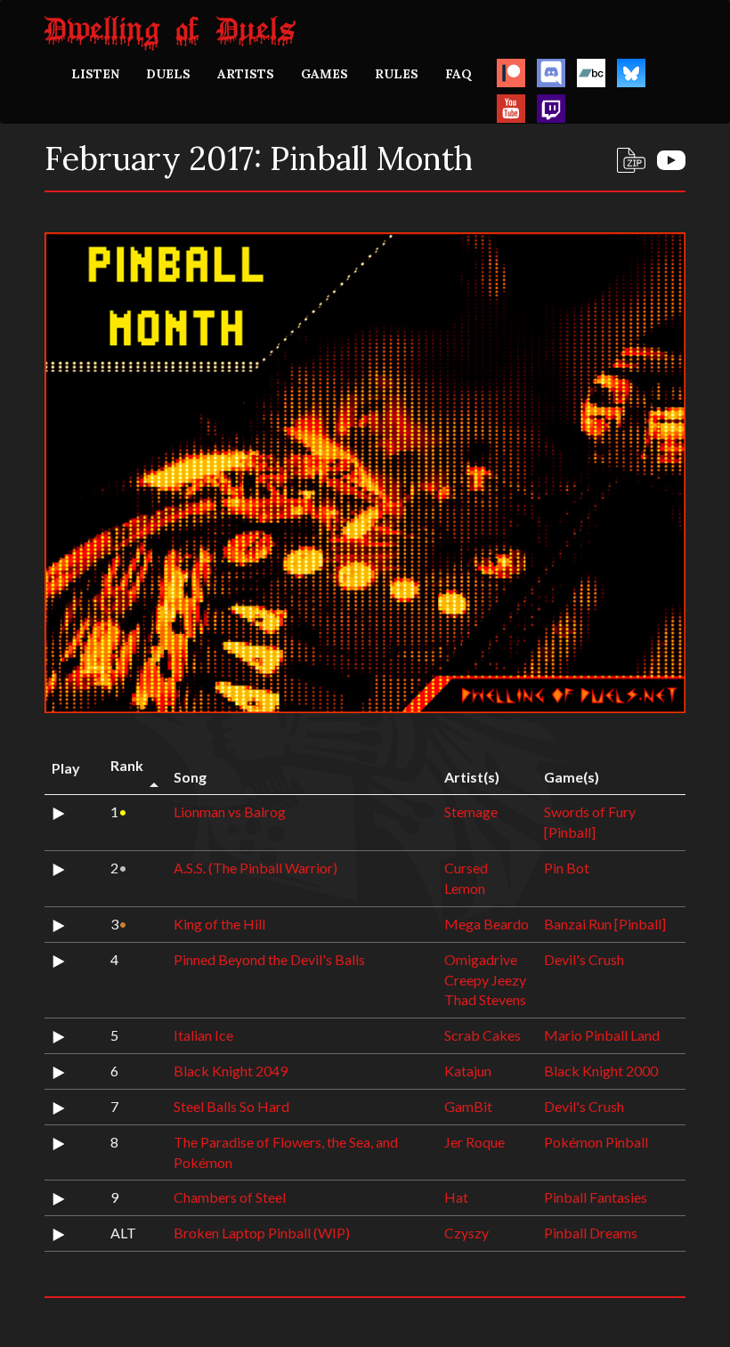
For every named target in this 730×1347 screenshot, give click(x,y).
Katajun (467, 1070)
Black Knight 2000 (601, 1070)
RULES (396, 74)
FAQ (458, 74)
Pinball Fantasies (595, 1197)
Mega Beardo (486, 923)
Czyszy (466, 1232)
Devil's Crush (584, 959)
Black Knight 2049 (231, 1070)
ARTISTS (245, 74)
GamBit (468, 1106)
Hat (456, 1197)
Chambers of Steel (230, 1197)
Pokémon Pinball (596, 1141)
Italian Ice (203, 1034)
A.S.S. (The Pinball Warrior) (255, 867)
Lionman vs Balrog (230, 811)
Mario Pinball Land (602, 1034)
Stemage (471, 811)
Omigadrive (480, 959)
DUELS (168, 74)
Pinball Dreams (590, 1232)
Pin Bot (566, 867)
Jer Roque (474, 1141)
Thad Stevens (485, 999)
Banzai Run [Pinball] (605, 923)
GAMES (324, 74)
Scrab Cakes (482, 1034)
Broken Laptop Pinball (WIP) (262, 1232)
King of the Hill (219, 923)
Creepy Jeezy (485, 979)
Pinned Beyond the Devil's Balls (269, 959)
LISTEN (95, 74)
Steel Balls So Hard (231, 1106)
